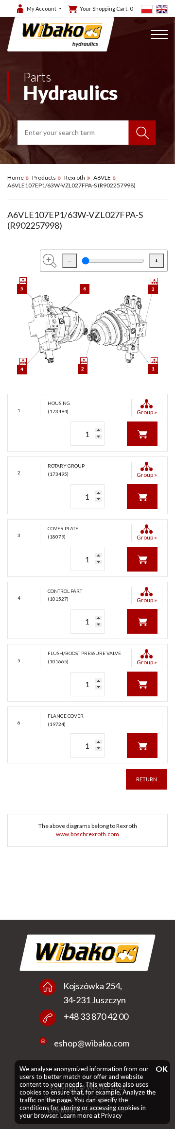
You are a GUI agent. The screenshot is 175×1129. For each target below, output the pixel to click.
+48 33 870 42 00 (96, 1016)
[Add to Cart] (142, 433)
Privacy (111, 1115)
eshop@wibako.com (91, 1043)
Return (146, 779)
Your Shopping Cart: (106, 8)
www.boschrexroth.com (87, 834)
